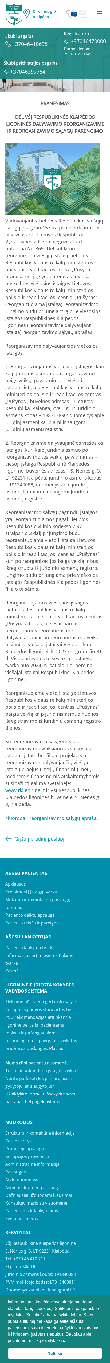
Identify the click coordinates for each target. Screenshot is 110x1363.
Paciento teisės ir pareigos (31, 923)
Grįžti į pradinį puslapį (39, 838)
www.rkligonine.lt (25, 790)
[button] (69, 1341)
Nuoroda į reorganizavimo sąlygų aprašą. (51, 818)
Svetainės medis (21, 1218)
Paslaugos (15, 1172)
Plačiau (56, 1048)
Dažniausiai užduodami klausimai (38, 1195)
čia (63, 1340)
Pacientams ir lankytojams (31, 1211)
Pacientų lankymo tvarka (30, 947)
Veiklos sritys (18, 1141)
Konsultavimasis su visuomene (36, 1203)
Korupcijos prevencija (27, 1156)
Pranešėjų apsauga (24, 1149)
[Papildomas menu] (99, 14)
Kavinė (12, 971)
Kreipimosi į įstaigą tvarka (31, 892)
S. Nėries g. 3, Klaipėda (45, 14)
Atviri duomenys (21, 1180)
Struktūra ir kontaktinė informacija (40, 1133)
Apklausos (15, 884)
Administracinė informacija (32, 1164)
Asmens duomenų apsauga (32, 1187)
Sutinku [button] (55, 1353)
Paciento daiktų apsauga (30, 915)
